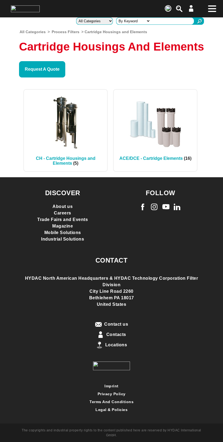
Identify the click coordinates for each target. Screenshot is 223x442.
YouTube (166, 206)
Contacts (116, 334)
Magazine (62, 226)
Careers (62, 213)
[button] (42, 69)
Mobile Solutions (62, 232)
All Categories (33, 32)
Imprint (111, 386)
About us (62, 206)
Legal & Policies (111, 409)
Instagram (155, 206)
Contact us (116, 324)
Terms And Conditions (111, 402)
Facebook (143, 206)
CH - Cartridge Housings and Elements (65, 161)
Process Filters (65, 32)
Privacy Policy (112, 394)
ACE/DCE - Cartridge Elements (151, 158)
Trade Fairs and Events (62, 219)
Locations (116, 345)
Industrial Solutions (62, 239)
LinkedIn (178, 206)
